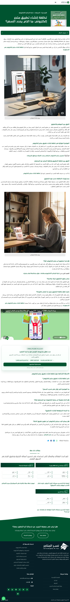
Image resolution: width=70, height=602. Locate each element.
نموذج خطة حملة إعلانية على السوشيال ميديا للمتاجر (18, 483)
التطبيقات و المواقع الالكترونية (21, 550)
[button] (55, 2)
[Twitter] (23, 589)
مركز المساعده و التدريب (55, 586)
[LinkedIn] (12, 589)
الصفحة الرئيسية (55, 577)
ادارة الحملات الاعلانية (21, 553)
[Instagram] (19, 589)
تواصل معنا (55, 589)
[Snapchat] (8, 589)
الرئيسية (44, 12)
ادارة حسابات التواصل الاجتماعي (21, 562)
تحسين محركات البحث (21, 556)
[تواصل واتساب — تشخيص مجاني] (3, 598)
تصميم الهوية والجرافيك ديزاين (21, 565)
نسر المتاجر (47, 434)
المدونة (55, 583)
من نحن (55, 580)
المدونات (37, 12)
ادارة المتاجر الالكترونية (21, 547)
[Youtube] (16, 589)
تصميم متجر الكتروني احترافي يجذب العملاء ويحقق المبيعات (45, 155)
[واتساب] (17, 593)
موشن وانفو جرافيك (21, 568)
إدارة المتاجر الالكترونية (26, 12)
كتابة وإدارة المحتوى (21, 559)
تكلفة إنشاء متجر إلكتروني (31, 173)
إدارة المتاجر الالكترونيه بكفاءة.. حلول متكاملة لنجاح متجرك (41, 273)
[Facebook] (27, 589)
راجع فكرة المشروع (35, 364)
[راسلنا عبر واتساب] (18, 582)
